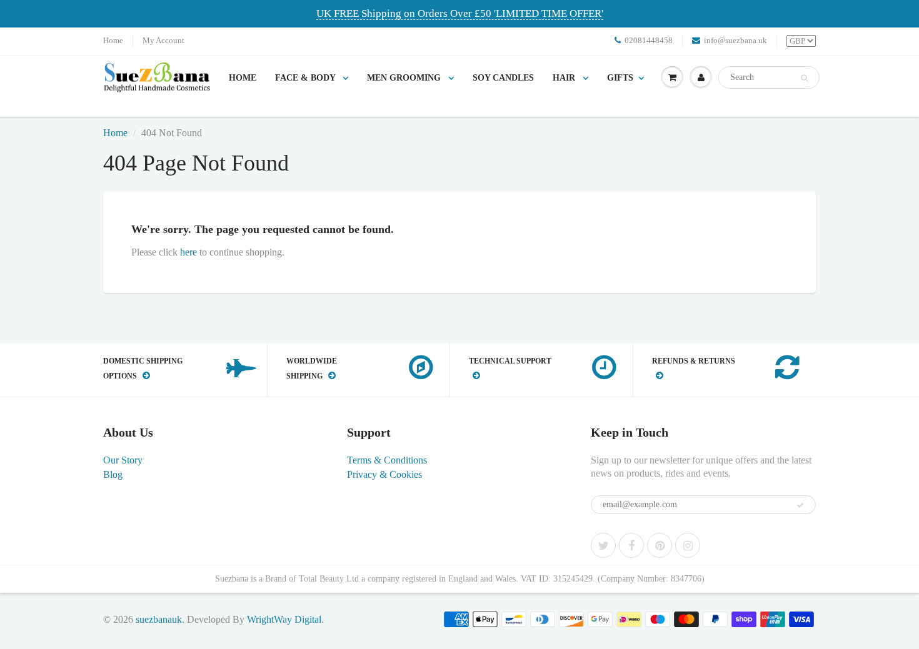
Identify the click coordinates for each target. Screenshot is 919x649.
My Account (163, 40)
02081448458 (649, 40)
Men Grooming (405, 77)
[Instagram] (687, 545)
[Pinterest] (659, 545)
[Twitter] (603, 545)
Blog (113, 474)
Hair (565, 77)
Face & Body (306, 77)
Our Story (123, 460)
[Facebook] (631, 545)
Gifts (620, 77)
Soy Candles (503, 77)
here (188, 252)
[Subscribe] (800, 505)
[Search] (804, 78)
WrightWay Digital (284, 619)
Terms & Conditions (387, 460)
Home (113, 40)
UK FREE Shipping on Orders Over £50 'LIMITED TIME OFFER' (459, 13)
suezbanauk (159, 619)
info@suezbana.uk (735, 40)
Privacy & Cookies (384, 474)
